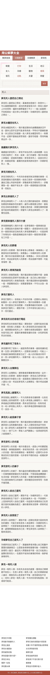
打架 (19, 66)
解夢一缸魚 (5, 663)
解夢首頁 (6, 58)
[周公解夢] (10, 53)
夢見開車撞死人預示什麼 (13, 221)
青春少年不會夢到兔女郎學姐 (37, 645)
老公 (42, 66)
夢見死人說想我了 (10, 515)
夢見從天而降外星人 (33, 666)
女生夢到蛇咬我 (32, 649)
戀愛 (42, 76)
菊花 (8, 76)
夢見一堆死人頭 (9, 564)
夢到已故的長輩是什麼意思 (36, 642)
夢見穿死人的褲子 (10, 466)
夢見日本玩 (5, 659)
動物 (31, 71)
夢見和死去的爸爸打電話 (13, 319)
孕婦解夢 (31, 58)
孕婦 (19, 71)
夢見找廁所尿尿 (32, 656)
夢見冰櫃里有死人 (10, 123)
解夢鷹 (28, 663)
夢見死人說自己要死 (11, 491)
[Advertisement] (25, 25)
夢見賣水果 (5, 666)
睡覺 (8, 66)
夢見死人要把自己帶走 (12, 98)
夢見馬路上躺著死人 (11, 393)
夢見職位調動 (31, 638)
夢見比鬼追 (5, 645)
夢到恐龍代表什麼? (8, 656)
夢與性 (44, 58)
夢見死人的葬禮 (9, 245)
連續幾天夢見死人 (10, 147)
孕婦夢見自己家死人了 (12, 540)
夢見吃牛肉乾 (6, 638)
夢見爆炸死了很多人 (11, 343)
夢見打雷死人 (7, 294)
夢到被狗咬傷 (6, 652)
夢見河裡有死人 (9, 172)
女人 (8, 71)
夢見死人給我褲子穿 (11, 417)
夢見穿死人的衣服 (10, 442)
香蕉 (42, 71)
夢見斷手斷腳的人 (8, 642)
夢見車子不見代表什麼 (34, 659)
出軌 (19, 76)
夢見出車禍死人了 (10, 196)
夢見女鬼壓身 (6, 649)
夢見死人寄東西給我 (11, 270)
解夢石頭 (29, 652)
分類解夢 (19, 58)
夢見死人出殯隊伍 (10, 368)
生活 (31, 66)
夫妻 (31, 76)
